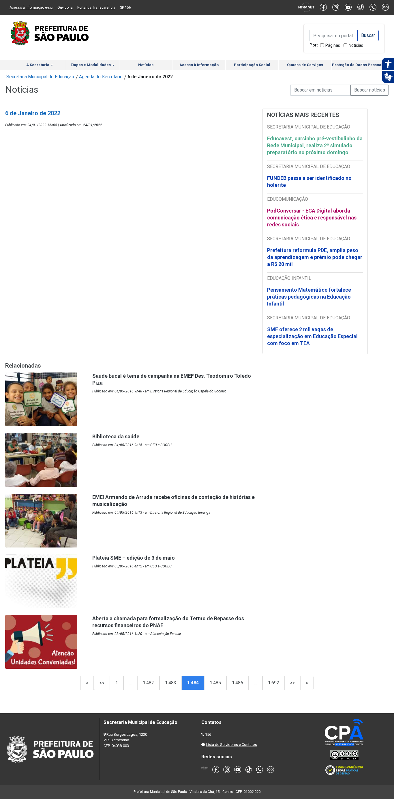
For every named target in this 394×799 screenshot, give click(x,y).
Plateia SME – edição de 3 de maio (133, 558)
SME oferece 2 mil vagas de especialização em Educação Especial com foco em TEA (312, 336)
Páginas (332, 45)
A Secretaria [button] (38, 65)
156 (208, 734)
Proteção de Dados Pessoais (358, 65)
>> (292, 683)
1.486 (237, 683)
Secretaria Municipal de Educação (40, 76)
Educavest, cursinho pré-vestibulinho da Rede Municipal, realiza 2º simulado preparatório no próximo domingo (315, 145)
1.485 (215, 683)
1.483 (170, 683)
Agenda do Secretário (101, 76)
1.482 (148, 683)
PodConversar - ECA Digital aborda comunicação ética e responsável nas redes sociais (312, 218)
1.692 (273, 683)
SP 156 (125, 7)
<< (101, 683)
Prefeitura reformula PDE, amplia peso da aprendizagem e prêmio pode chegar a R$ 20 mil (314, 257)
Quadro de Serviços (305, 65)
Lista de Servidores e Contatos (231, 744)
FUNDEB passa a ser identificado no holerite (309, 181)
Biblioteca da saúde (115, 436)
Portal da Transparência (96, 7)
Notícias (356, 45)
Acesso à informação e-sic (31, 7)
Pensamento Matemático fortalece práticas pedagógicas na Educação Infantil (309, 297)
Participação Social (252, 65)
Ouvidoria (65, 7)
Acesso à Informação (199, 65)
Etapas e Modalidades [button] (91, 65)
